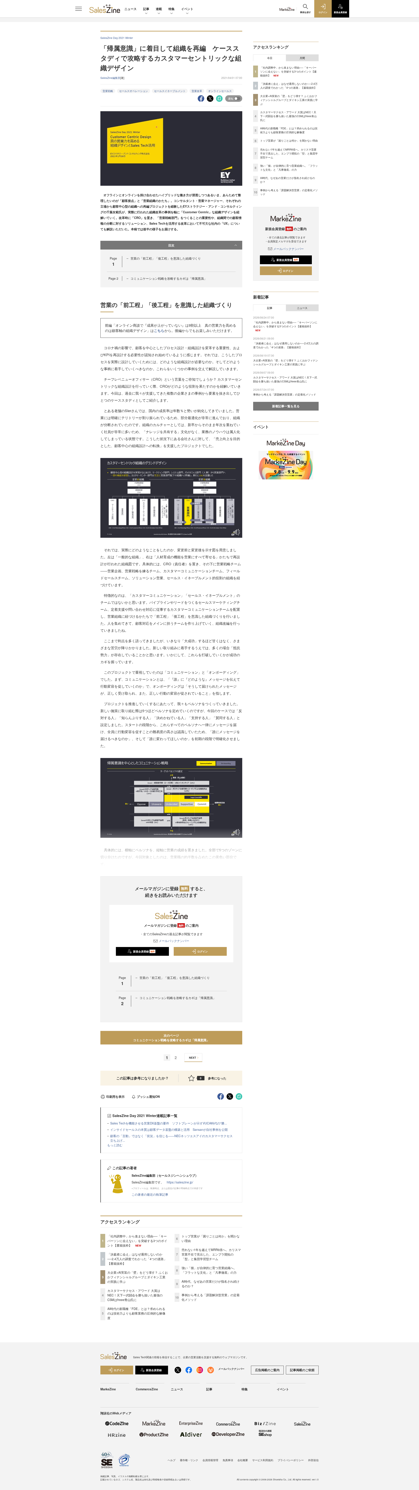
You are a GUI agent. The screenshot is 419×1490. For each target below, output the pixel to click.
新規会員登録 (144, 951)
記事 (146, 9)
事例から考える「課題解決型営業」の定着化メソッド (284, 394)
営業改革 (197, 91)
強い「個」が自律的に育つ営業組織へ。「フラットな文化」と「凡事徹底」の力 (209, 1270)
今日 (269, 58)
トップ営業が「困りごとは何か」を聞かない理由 (289, 140)
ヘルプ (171, 1460)
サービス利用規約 (262, 1460)
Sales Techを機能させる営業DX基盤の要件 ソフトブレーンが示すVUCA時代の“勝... (168, 1123)
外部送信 (313, 1460)
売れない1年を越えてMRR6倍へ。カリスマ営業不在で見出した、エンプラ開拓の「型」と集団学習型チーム (211, 1254)
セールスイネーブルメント (169, 91)
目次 (171, 245)
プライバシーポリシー (291, 1460)
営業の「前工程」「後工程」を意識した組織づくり (166, 258)
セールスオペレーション (133, 91)
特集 (171, 9)
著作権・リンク (189, 1460)
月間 (302, 58)
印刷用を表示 (115, 1096)
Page (113, 278)
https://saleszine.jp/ (180, 1182)
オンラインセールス (220, 91)
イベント (187, 9)
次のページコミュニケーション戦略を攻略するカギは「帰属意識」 (171, 1037)
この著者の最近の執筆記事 (150, 1194)
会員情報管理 (210, 1460)
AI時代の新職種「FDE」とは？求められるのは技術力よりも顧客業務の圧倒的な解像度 (136, 1313)
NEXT (192, 1058)
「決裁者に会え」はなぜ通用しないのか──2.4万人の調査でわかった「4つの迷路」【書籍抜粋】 (137, 1259)
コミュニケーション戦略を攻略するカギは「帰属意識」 (169, 278)
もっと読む (114, 1145)
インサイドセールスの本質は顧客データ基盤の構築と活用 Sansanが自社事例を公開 (169, 1129)
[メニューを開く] (78, 8)
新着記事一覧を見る (286, 406)
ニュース (130, 9)
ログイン (202, 951)
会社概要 (242, 1460)
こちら (159, 330)
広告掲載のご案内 (267, 1370)
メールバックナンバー (174, 940)
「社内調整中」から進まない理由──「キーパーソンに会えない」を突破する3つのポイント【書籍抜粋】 (137, 1240)
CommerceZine (147, 1389)
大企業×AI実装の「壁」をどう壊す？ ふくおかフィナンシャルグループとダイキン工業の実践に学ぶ (137, 1277)
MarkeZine (108, 1389)
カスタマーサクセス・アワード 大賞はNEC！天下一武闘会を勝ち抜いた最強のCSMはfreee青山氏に (135, 1295)
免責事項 (228, 1460)
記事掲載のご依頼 (302, 1370)
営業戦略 (108, 91)
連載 (159, 9)
